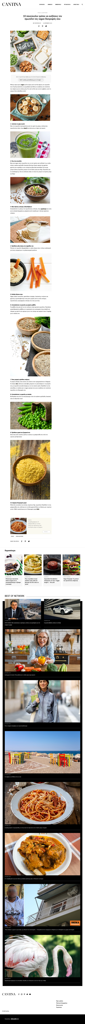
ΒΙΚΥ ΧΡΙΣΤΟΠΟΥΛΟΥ (37, 23)
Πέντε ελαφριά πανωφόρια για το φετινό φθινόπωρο (16, 726)
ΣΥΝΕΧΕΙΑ (46, 531)
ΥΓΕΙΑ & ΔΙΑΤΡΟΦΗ (42, 12)
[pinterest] (42, 26)
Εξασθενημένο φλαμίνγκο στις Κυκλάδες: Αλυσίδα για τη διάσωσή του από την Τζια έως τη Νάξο (25, 980)
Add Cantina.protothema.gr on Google (30, 80)
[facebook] (39, 26)
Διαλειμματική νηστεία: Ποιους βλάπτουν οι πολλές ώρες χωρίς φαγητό (20, 675)
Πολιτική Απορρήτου (61, 1003)
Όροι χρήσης (59, 1001)
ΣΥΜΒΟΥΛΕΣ (8, 576)
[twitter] (46, 26)
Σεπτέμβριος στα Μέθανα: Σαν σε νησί (13, 776)
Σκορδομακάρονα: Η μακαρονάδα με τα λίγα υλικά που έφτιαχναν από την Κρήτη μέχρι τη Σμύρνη (26, 827)
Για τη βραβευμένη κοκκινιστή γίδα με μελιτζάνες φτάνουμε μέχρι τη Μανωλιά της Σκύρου (24, 878)
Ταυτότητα (59, 1007)
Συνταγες (42, 4)
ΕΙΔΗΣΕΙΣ (46, 576)
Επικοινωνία (59, 1005)
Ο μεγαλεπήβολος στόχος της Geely (52, 623)
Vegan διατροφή (19, 536)
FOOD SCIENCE (67, 576)
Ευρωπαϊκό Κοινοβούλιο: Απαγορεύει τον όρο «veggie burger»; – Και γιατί (52, 580)
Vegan (12, 536)
